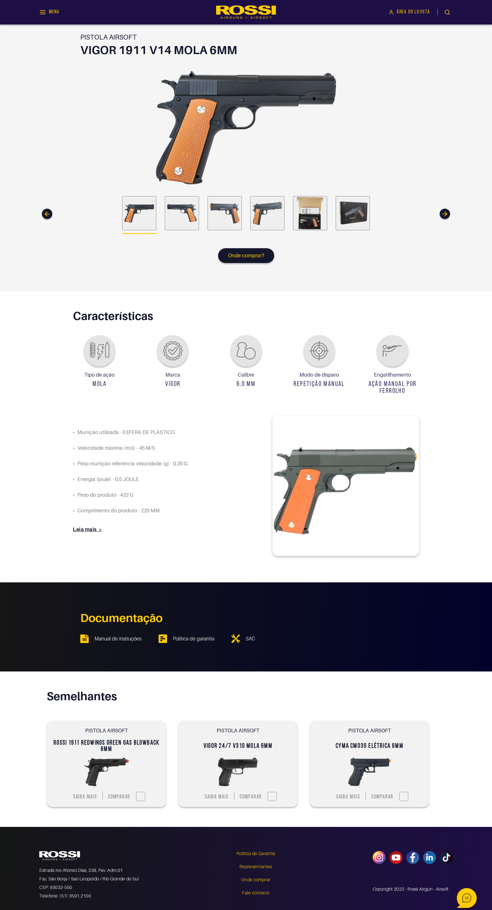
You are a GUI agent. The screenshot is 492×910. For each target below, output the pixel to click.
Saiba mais (85, 797)
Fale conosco (255, 892)
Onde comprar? (246, 255)
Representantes (255, 866)
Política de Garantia (255, 853)
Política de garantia (193, 639)
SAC (250, 639)
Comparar (119, 797)
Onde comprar (255, 879)
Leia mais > (87, 529)
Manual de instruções (118, 639)
